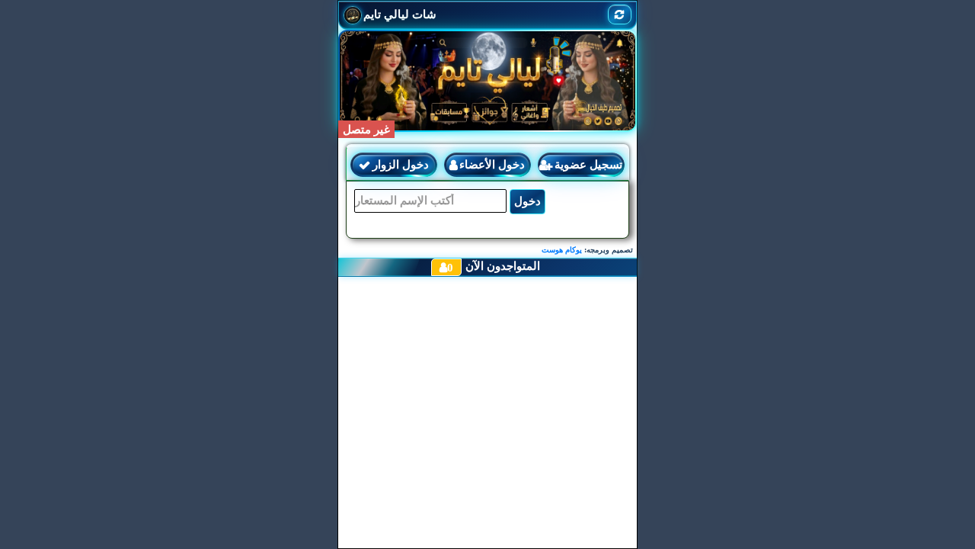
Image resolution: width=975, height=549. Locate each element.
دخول (527, 201)
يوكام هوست (562, 250)
